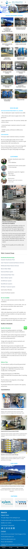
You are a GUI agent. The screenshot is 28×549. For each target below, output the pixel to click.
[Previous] (1, 503)
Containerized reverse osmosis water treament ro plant (12, 409)
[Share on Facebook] (4, 528)
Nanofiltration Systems (6, 284)
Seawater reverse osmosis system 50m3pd (9, 454)
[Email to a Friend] (9, 528)
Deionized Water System (7, 271)
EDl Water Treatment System (8, 287)
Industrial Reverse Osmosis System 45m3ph (10, 431)
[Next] (27, 503)
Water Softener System (6, 277)
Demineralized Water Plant (7, 275)
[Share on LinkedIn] (14, 528)
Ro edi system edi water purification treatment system (14, 486)
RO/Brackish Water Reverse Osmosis (10, 265)
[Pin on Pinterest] (11, 528)
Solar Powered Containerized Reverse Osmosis (12, 262)
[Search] (26, 2)
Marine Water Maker (6, 268)
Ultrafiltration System (6, 280)
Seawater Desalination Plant (8, 259)
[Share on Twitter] (7, 528)
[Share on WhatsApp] (2, 528)
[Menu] (2, 2)
